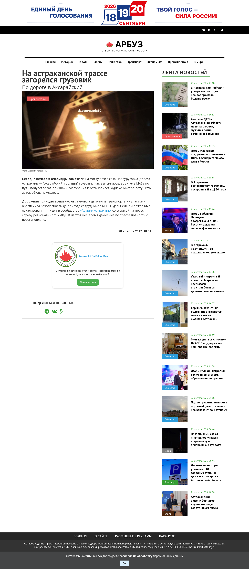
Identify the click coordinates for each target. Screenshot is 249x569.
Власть (97, 62)
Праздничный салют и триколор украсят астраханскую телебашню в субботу (206, 439)
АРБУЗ (125, 45)
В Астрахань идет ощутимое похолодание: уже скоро (208, 248)
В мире (199, 62)
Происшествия (178, 62)
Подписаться (88, 282)
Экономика (154, 62)
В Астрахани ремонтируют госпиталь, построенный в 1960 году (208, 185)
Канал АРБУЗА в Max (93, 256)
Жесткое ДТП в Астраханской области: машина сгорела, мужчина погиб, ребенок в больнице (206, 126)
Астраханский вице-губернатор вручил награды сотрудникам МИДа (204, 502)
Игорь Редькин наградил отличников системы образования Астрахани (208, 374)
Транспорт (134, 62)
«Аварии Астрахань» (95, 210)
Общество (115, 62)
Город (83, 62)
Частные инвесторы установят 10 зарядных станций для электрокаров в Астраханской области (206, 472)
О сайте (101, 536)
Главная (50, 62)
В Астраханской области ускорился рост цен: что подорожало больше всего (207, 93)
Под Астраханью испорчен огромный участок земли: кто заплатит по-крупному (209, 406)
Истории (67, 62)
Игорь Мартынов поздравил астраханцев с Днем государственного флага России (208, 156)
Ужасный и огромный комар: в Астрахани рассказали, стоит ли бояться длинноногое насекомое (207, 283)
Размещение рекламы (133, 536)
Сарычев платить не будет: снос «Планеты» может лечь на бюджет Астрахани (206, 313)
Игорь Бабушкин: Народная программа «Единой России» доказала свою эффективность (205, 221)
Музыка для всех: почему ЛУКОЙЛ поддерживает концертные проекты (208, 343)
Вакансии (167, 536)
